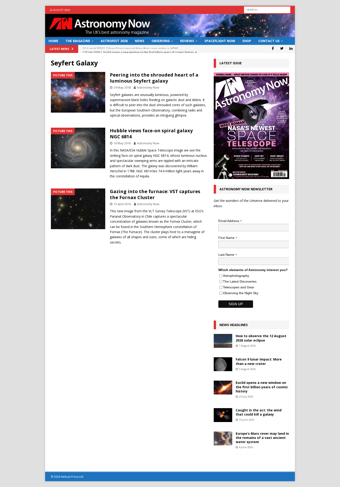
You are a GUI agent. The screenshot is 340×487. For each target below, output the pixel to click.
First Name (227, 238)
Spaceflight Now (219, 41)
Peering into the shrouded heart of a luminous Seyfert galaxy (154, 78)
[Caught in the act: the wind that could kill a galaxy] (223, 415)
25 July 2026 (246, 396)
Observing (160, 41)
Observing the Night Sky (240, 293)
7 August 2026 (247, 345)
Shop (246, 41)
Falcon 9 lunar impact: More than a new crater (259, 361)
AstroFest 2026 (114, 41)
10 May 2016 (122, 143)
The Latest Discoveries (240, 281)
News (139, 41)
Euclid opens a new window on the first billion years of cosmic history (262, 386)
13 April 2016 (122, 204)
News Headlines (233, 325)
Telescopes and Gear (238, 287)
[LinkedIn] (291, 48)
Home (53, 41)
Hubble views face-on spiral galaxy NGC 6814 (151, 133)
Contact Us (269, 41)
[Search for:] (267, 9)
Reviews (187, 41)
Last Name (227, 255)
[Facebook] (273, 48)
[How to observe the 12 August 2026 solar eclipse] (223, 341)
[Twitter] (282, 48)
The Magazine (77, 41)
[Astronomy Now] (170, 34)
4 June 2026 (246, 447)
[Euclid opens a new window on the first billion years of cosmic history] (223, 388)
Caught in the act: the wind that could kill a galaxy (258, 412)
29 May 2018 (122, 87)
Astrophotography (236, 275)
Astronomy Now (148, 87)
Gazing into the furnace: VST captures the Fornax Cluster (155, 194)
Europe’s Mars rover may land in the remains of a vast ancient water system (262, 437)
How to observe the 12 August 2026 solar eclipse (261, 338)
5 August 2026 (247, 369)
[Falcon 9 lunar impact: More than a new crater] (223, 364)
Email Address (230, 221)
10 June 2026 (246, 419)
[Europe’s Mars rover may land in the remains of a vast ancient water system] (223, 438)
